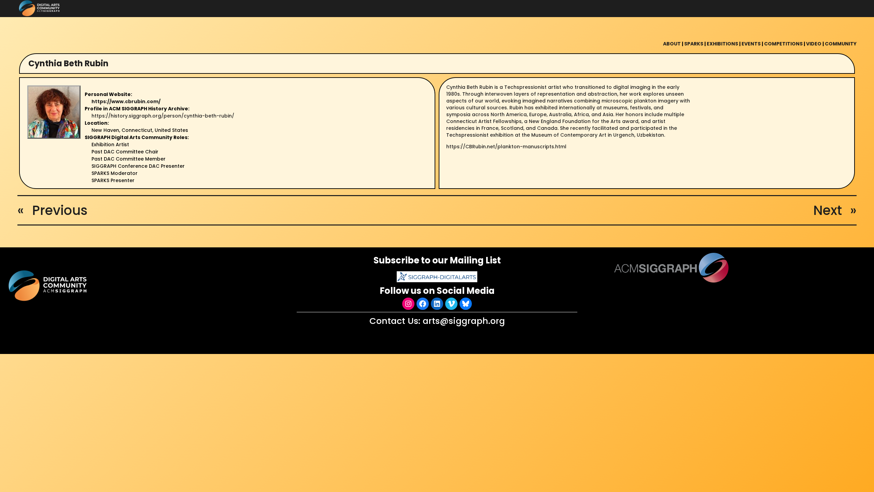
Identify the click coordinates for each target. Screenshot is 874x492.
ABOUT (672, 43)
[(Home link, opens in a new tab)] (48, 285)
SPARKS (693, 43)
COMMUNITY (841, 43)
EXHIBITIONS (722, 43)
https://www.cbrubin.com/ (125, 101)
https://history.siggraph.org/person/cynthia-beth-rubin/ (162, 115)
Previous (59, 210)
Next (827, 210)
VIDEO (813, 43)
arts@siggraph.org (464, 321)
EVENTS (751, 43)
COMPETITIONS (783, 43)
